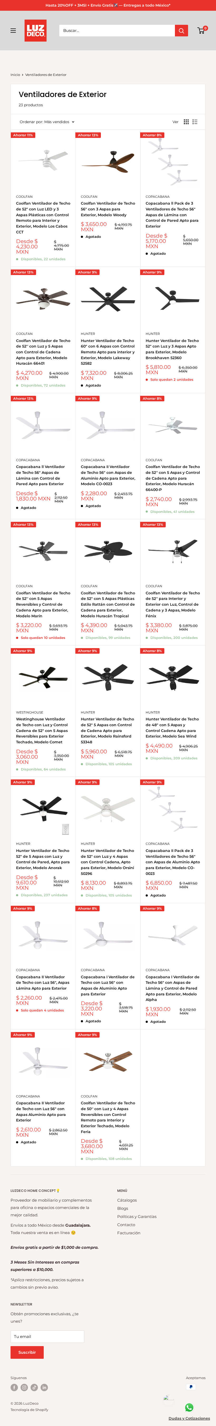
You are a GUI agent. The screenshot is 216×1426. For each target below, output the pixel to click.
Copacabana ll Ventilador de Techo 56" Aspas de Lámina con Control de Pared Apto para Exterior (40, 475)
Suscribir (27, 1352)
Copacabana (158, 197)
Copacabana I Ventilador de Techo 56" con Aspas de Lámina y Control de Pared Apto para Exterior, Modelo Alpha (172, 988)
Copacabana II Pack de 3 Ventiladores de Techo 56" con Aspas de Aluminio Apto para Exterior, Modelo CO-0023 (173, 862)
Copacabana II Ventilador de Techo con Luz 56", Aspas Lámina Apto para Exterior (42, 983)
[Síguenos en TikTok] (34, 1387)
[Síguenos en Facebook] (14, 1387)
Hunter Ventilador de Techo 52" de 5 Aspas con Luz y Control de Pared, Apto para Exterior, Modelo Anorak (43, 859)
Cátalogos (127, 1200)
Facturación (128, 1232)
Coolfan (24, 197)
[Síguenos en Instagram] (24, 1387)
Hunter (88, 334)
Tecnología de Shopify (29, 1410)
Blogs (122, 1208)
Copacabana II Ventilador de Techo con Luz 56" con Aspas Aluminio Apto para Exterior (41, 1112)
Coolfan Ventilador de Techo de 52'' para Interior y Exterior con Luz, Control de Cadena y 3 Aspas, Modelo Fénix (173, 604)
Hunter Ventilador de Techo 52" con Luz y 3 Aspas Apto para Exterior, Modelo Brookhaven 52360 (172, 349)
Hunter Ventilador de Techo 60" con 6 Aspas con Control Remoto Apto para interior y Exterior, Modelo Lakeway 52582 (108, 352)
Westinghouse (29, 712)
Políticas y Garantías (136, 1216)
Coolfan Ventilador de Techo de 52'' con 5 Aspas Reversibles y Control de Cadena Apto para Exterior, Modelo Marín (43, 604)
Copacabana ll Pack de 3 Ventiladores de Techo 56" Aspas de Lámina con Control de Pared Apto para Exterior (172, 215)
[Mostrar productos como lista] (195, 121)
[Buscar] (181, 30)
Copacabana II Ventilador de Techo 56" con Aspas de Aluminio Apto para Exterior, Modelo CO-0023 (108, 475)
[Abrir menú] (13, 30)
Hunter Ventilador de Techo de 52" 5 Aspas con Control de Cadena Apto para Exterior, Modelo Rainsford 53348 (107, 730)
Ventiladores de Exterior (45, 75)
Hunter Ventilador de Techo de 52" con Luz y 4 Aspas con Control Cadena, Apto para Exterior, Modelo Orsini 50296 (107, 862)
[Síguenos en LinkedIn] (44, 1387)
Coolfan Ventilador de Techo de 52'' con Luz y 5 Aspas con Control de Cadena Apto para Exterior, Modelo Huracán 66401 (43, 352)
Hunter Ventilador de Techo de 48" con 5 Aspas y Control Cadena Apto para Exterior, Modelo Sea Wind (172, 728)
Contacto (126, 1224)
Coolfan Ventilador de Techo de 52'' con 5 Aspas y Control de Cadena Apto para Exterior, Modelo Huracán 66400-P (173, 478)
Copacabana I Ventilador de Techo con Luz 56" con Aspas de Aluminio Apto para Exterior (108, 985)
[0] (201, 30)
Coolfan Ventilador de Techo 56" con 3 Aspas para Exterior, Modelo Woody (108, 209)
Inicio (15, 75)
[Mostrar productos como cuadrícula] (186, 121)
